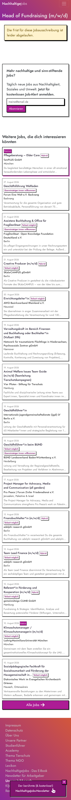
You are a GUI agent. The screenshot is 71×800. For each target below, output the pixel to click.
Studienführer (15, 745)
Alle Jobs (33, 704)
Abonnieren (16, 109)
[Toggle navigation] (64, 3)
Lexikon (10, 765)
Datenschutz (14, 730)
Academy (12, 750)
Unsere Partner (16, 740)
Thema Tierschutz (17, 755)
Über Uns (12, 735)
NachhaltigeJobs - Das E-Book (26, 770)
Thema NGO (14, 760)
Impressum (13, 725)
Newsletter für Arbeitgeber (24, 775)
